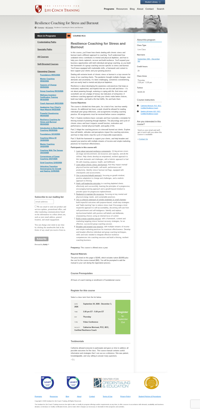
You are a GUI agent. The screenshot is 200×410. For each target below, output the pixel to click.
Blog (132, 9)
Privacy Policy (125, 396)
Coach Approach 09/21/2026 (51, 103)
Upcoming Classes (46, 71)
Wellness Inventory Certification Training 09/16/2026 (49, 97)
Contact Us (143, 139)
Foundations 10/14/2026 (50, 134)
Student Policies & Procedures (150, 396)
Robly (45, 244)
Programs (109, 9)
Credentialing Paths (46, 42)
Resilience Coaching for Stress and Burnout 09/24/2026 (50, 122)
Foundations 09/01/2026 (50, 75)
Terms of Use (107, 396)
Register (123, 317)
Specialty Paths (44, 49)
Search (160, 9)
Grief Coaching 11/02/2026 (51, 163)
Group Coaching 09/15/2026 (51, 91)
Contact (149, 9)
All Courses (49, 27)
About (140, 9)
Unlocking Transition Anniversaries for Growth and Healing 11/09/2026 (50, 168)
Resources (122, 9)
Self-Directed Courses (47, 64)
